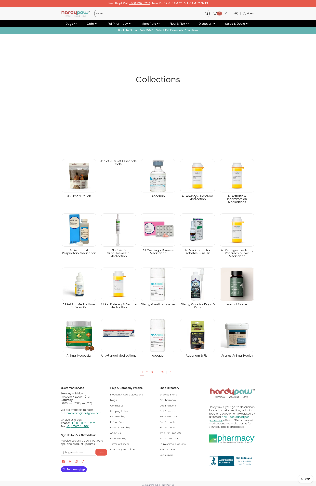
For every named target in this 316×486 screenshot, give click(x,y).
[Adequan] (158, 175)
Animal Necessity (79, 355)
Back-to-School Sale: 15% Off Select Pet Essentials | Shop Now (158, 30)
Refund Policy (118, 422)
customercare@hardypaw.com (81, 413)
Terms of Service (120, 444)
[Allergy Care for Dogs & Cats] (197, 284)
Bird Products (167, 427)
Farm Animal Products (173, 444)
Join (101, 452)
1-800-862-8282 (139, 3)
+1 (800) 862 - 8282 (82, 423)
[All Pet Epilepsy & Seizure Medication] (118, 284)
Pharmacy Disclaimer (122, 449)
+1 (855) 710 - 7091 (77, 426)
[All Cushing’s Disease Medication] (158, 230)
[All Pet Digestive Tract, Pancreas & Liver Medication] (237, 230)
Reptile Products (169, 438)
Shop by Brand (168, 394)
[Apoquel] (158, 335)
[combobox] (149, 13)
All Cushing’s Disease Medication (158, 251)
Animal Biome (237, 304)
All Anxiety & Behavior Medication (197, 197)
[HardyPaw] (75, 13)
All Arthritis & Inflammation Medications (237, 199)
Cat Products (167, 411)
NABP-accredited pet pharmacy (229, 418)
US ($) (235, 13)
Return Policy (117, 416)
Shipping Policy (119, 411)
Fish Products (167, 422)
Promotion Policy (120, 427)
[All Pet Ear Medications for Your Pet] (79, 284)
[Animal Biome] (237, 284)
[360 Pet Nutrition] (79, 175)
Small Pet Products (171, 433)
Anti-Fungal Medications (118, 355)
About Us (115, 433)
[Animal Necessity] (79, 335)
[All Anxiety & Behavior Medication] (197, 175)
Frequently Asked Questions (126, 394)
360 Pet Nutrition (79, 196)
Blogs (113, 400)
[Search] (206, 13)
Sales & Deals (167, 449)
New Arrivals (166, 455)
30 (162, 372)
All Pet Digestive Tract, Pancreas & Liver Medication (237, 253)
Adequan (158, 196)
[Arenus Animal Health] (237, 335)
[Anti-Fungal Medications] (118, 335)
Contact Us (116, 405)
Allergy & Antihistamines (158, 304)
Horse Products (169, 416)
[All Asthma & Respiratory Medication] (79, 230)
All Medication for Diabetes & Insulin (198, 251)
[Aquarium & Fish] (197, 335)
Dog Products (168, 405)
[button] (63, 461)
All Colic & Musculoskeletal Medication (118, 253)
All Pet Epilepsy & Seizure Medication (118, 305)
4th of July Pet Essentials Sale (118, 162)
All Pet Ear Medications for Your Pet (79, 305)
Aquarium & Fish (197, 355)
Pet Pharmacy (168, 400)
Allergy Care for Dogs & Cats (197, 305)
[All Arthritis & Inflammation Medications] (237, 175)
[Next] (172, 372)
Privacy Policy (118, 438)
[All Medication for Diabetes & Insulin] (197, 230)
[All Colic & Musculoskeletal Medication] (118, 230)
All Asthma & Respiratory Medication (79, 251)
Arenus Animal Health (237, 355)
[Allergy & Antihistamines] (158, 284)
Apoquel (158, 355)
